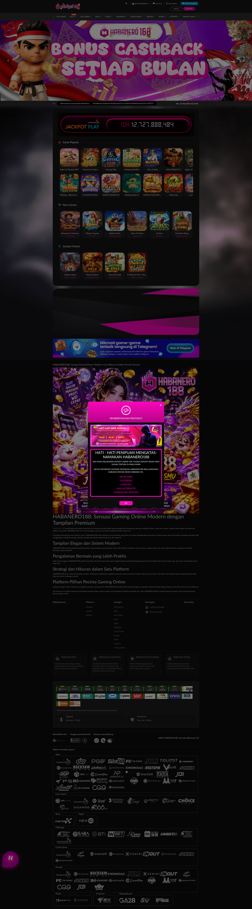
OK (126, 503)
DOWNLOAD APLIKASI (126, 492)
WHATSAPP (126, 477)
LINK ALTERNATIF (126, 488)
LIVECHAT (126, 485)
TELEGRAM (126, 481)
